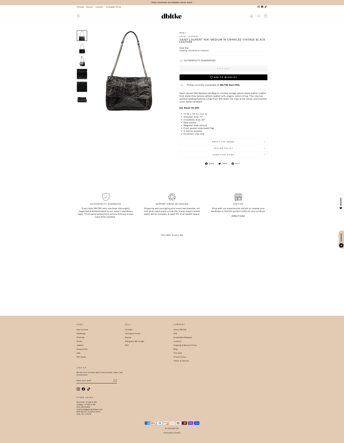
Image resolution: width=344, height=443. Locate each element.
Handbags (81, 334)
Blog (175, 349)
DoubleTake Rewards (182, 337)
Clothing (80, 337)
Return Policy (223, 148)
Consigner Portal (113, 7)
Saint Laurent (189, 36)
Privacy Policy (179, 357)
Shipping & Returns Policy (185, 345)
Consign (80, 7)
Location (99, 7)
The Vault (177, 353)
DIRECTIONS (238, 216)
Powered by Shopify (172, 433)
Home (182, 33)
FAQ (127, 345)
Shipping (183, 51)
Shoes (79, 341)
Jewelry (80, 345)
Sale (78, 353)
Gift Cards (81, 357)
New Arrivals (82, 330)
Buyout (90, 7)
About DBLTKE (180, 330)
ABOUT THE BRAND (223, 142)
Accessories (82, 349)
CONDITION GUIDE (223, 155)
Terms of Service (181, 361)
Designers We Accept (134, 341)
